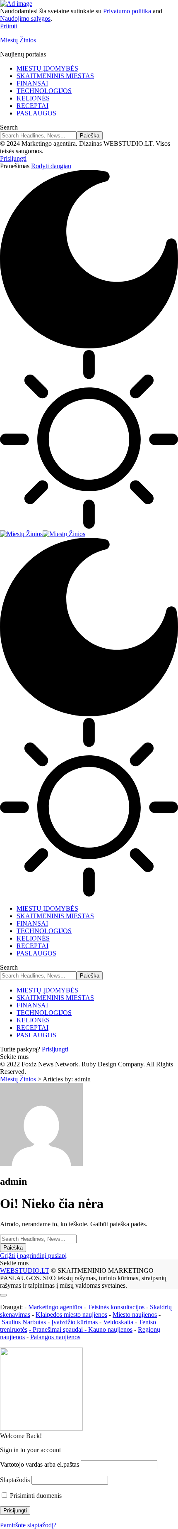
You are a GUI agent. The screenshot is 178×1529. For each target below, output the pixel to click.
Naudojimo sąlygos (25, 18)
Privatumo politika (127, 11)
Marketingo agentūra (55, 1307)
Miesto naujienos (135, 1314)
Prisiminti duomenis (35, 1495)
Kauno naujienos (110, 1329)
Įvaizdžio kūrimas (74, 1322)
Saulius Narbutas (24, 1322)
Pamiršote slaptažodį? (28, 1525)
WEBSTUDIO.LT (24, 1270)
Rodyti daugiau (51, 165)
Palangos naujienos (55, 1336)
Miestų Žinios (18, 40)
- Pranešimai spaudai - (58, 1329)
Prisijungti (55, 1049)
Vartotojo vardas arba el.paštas (39, 1464)
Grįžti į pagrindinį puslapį (33, 1255)
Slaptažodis (15, 1479)
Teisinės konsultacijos (116, 1307)
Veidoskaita (118, 1322)
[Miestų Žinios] (42, 533)
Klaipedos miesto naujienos (71, 1314)
